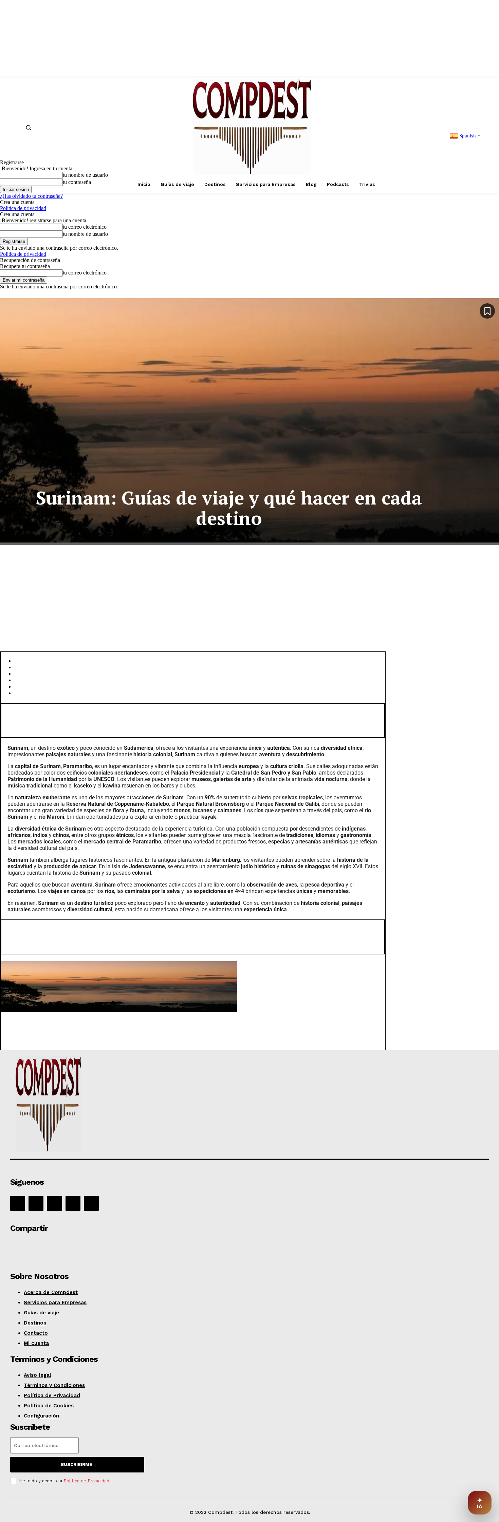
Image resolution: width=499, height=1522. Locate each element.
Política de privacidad (23, 208)
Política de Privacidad (86, 1480)
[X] (73, 1203)
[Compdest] (106, 1105)
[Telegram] (119, 1247)
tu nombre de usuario (85, 234)
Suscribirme (76, 1464)
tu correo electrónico (85, 227)
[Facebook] (17, 1203)
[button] (28, 127)
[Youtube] (91, 1203)
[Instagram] (36, 1203)
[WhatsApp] (70, 1247)
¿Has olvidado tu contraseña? (31, 196)
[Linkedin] (54, 1203)
